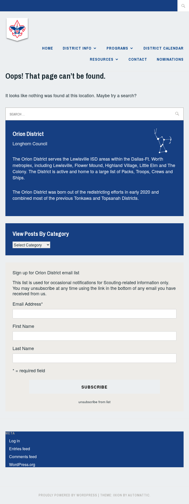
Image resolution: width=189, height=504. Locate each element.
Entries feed (19, 448)
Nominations (170, 59)
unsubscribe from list (94, 401)
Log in (14, 441)
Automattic (139, 495)
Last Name (23, 348)
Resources (101, 59)
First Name (23, 326)
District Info (77, 48)
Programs (117, 48)
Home (47, 48)
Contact (137, 59)
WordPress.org (22, 464)
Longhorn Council (30, 143)
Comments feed (23, 456)
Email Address (28, 304)
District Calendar (163, 48)
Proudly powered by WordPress (68, 495)
